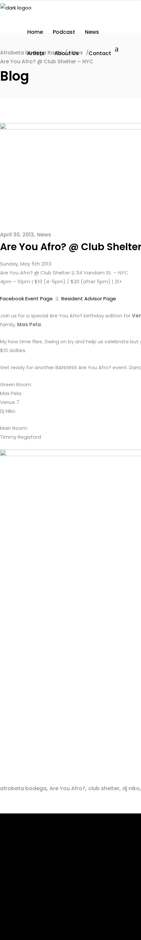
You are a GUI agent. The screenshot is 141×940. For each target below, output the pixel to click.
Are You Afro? (67, 788)
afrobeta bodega (23, 788)
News (44, 234)
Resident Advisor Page (88, 298)
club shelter (103, 788)
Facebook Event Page (26, 298)
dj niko (131, 788)
